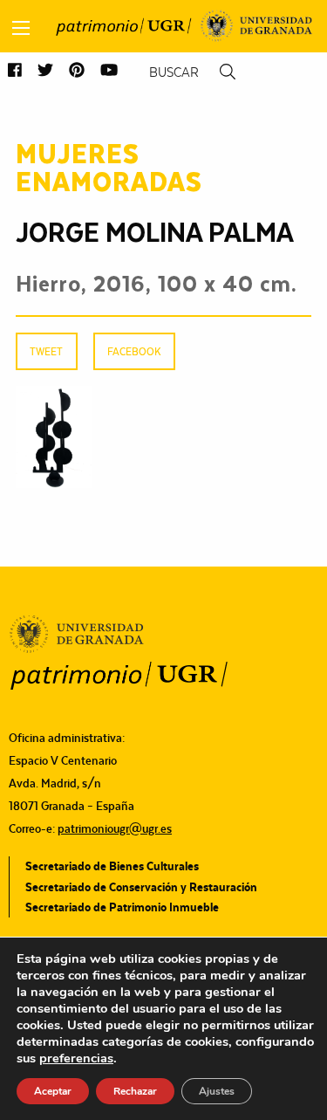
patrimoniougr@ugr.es (115, 828)
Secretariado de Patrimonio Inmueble (122, 907)
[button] (15, 71)
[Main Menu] (21, 28)
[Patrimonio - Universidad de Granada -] (123, 26)
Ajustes (217, 1091)
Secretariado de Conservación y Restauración (141, 887)
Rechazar (135, 1091)
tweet (46, 351)
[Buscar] (227, 72)
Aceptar (53, 1091)
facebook (133, 351)
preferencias (76, 1058)
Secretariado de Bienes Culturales (112, 866)
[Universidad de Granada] (257, 26)
